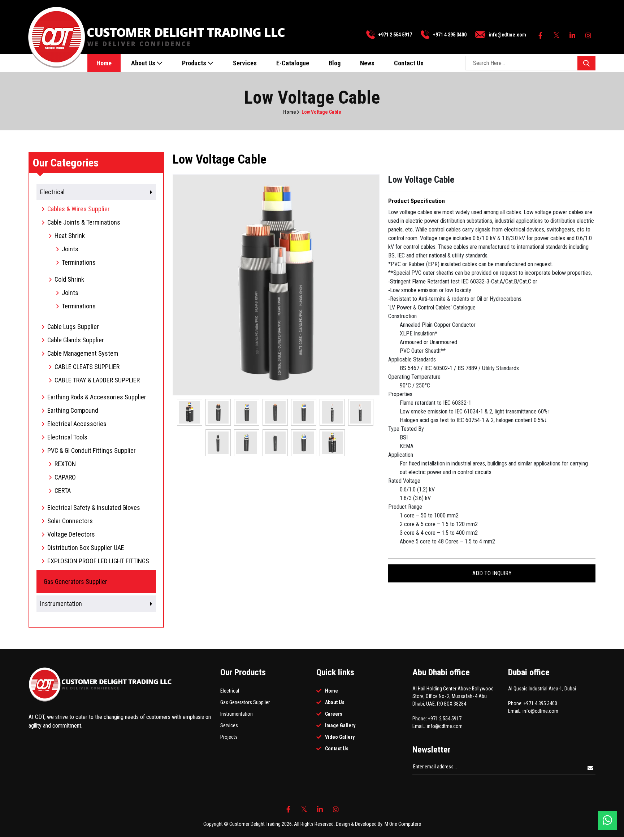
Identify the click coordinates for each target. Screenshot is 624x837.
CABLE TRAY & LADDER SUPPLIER (97, 380)
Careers (333, 714)
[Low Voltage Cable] (276, 284)
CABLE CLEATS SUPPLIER (87, 366)
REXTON (65, 464)
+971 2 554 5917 (395, 35)
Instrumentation (236, 714)
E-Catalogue (292, 63)
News (367, 63)
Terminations (79, 262)
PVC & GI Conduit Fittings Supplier (91, 450)
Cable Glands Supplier (75, 340)
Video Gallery (340, 737)
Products (195, 63)
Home (104, 63)
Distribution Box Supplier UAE (85, 547)
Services (245, 63)
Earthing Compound (72, 410)
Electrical (229, 691)
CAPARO (65, 477)
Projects (229, 737)
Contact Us (409, 63)
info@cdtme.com (507, 35)
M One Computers (403, 824)
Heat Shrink (70, 235)
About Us (144, 63)
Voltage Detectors (71, 534)
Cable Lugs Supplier (73, 326)
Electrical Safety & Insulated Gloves (93, 507)
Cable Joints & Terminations (83, 222)
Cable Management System (82, 353)
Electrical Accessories (77, 424)
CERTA (63, 490)
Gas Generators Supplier (245, 702)
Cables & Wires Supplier (78, 209)
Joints (70, 249)
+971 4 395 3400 (450, 35)
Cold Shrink (69, 279)
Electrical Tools (67, 437)
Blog (335, 63)
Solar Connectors (70, 521)
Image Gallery (340, 725)
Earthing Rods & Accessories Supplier (96, 397)
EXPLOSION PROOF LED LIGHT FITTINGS (98, 561)
